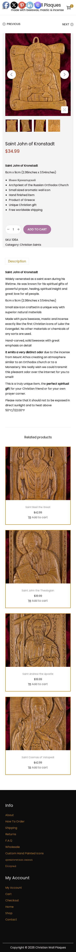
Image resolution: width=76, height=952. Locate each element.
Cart (8, 894)
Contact (11, 919)
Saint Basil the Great (37, 507)
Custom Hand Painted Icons (24, 853)
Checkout (12, 900)
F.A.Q (8, 841)
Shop (8, 913)
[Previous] (11, 74)
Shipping (11, 828)
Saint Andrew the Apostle (37, 674)
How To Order (15, 821)
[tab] (38, 261)
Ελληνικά (10, 866)
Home (9, 907)
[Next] (64, 74)
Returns (10, 834)
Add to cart (37, 229)
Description (17, 261)
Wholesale (12, 847)
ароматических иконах (19, 860)
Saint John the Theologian (38, 590)
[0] (68, 7)
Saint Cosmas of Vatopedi (38, 757)
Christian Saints (30, 245)
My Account (13, 888)
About (9, 815)
